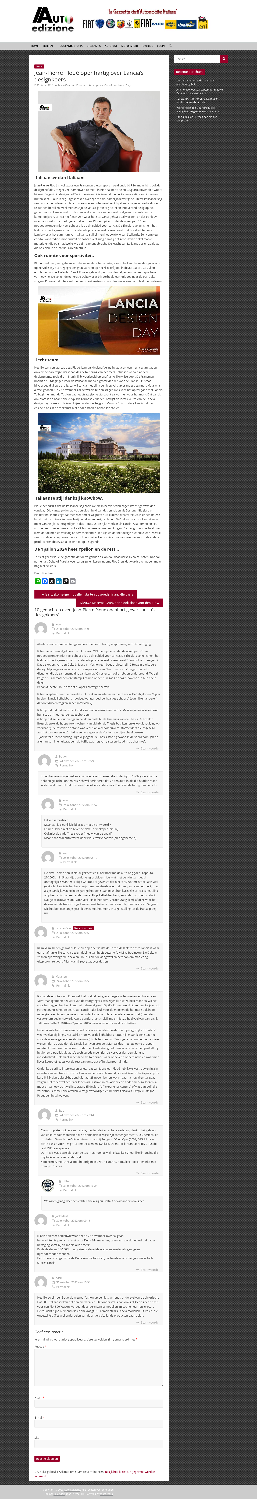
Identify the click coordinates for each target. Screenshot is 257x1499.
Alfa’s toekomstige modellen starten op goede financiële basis (85, 594)
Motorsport (129, 46)
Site (36, 1438)
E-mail (39, 1417)
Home (34, 46)
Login (161, 46)
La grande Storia (71, 46)
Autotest (111, 46)
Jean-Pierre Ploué (108, 85)
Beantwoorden (150, 748)
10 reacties (81, 85)
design (95, 85)
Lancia (39, 66)
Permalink (63, 633)
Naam (39, 1397)
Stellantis (94, 46)
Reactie (40, 1347)
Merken (48, 46)
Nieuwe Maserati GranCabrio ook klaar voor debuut (120, 603)
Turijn (128, 85)
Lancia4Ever (64, 85)
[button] (170, 46)
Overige (147, 46)
